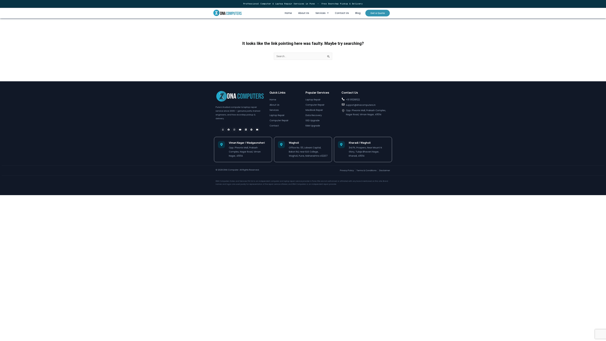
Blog (358, 13)
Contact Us (342, 13)
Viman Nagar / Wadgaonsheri (247, 142)
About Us (303, 13)
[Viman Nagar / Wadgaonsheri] (221, 144)
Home (288, 13)
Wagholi (294, 142)
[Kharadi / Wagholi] (341, 144)
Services (320, 13)
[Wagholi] (281, 144)
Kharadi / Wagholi (360, 142)
